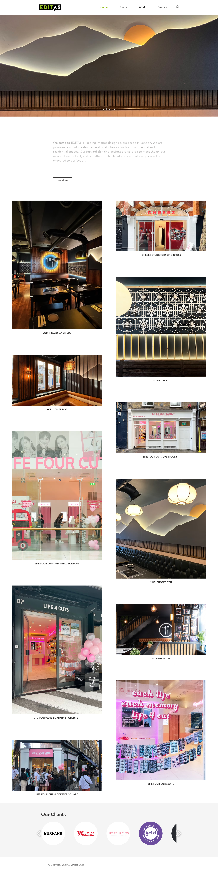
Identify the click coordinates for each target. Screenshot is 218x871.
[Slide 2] (106, 109)
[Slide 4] (111, 109)
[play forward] (179, 833)
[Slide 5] (114, 109)
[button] (53, 833)
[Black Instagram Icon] (177, 7)
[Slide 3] (108, 109)
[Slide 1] (103, 109)
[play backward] (39, 833)
